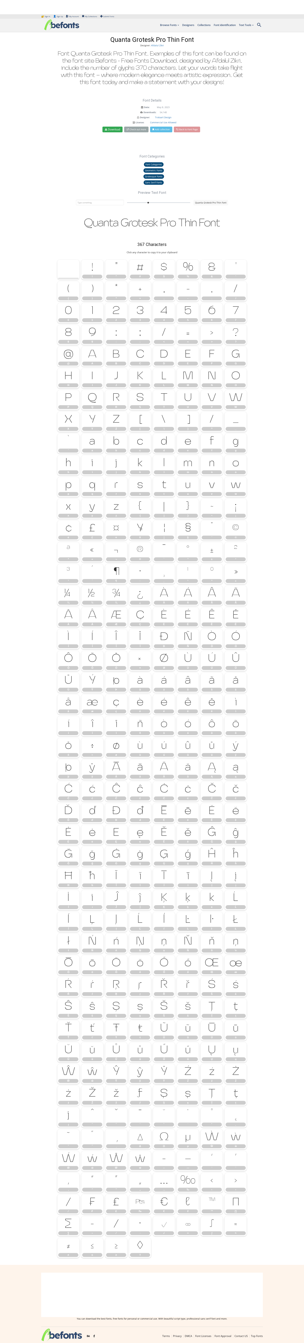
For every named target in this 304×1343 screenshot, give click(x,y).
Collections (204, 25)
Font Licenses (203, 1336)
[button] (259, 25)
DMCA (188, 1336)
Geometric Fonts (153, 170)
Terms (166, 1336)
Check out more (138, 129)
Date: (147, 107)
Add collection (162, 129)
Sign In (46, 16)
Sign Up (58, 16)
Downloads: (149, 112)
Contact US (241, 1336)
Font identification (225, 25)
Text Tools (245, 25)
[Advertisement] (152, 1295)
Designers (188, 25)
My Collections (91, 16)
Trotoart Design (163, 117)
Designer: (145, 117)
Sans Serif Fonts (153, 182)
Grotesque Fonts (153, 176)
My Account (74, 16)
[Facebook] (94, 1336)
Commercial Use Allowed (163, 122)
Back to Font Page (188, 129)
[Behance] (88, 1336)
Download (114, 129)
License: (140, 122)
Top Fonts (257, 1336)
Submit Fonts (108, 16)
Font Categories (154, 164)
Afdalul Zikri (157, 45)
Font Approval (223, 1336)
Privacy (177, 1336)
